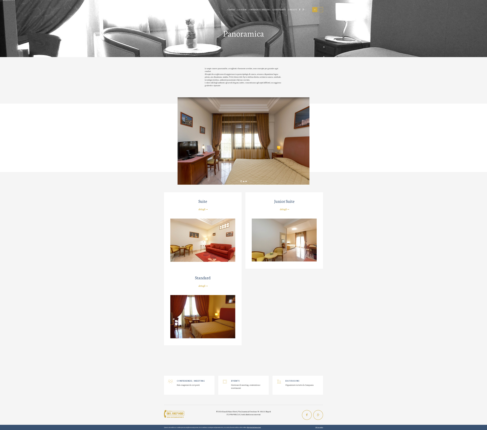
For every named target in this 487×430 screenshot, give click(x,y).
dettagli (201, 209)
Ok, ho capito (319, 427)
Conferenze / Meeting (259, 9)
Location (242, 9)
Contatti (292, 9)
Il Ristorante (279, 9)
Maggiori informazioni (254, 427)
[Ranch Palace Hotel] (185, 9)
